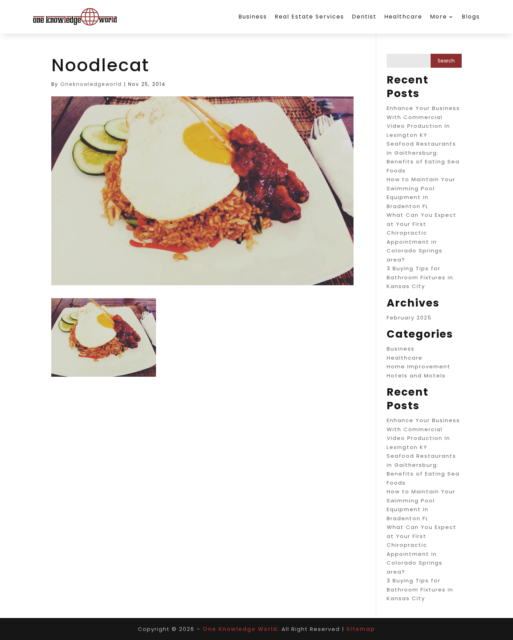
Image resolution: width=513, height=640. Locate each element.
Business (252, 17)
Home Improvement (419, 366)
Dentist (364, 17)
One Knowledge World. (241, 629)
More (438, 17)
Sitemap (360, 629)
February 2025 (409, 317)
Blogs (471, 17)
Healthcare (403, 17)
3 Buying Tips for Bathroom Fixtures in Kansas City (420, 277)
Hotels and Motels (416, 375)
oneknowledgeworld (91, 84)
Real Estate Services (309, 17)
